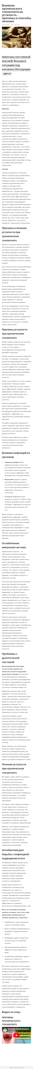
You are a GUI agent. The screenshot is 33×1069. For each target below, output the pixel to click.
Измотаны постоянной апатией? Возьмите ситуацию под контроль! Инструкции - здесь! (16, 65)
